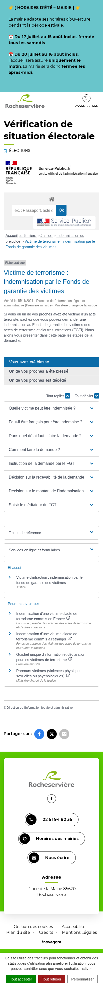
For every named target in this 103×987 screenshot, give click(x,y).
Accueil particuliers (21, 235)
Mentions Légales (79, 932)
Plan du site (18, 932)
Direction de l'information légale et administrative (40, 707)
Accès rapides (86, 105)
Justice (46, 235)
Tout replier (55, 396)
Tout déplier (84, 396)
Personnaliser (82, 979)
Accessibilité (74, 926)
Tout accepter (21, 979)
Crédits (46, 932)
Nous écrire (57, 857)
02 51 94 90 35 (57, 819)
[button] (51, 408)
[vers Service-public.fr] (64, 222)
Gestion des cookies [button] (33, 926)
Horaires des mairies (57, 838)
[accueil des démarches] (52, 199)
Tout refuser (51, 979)
